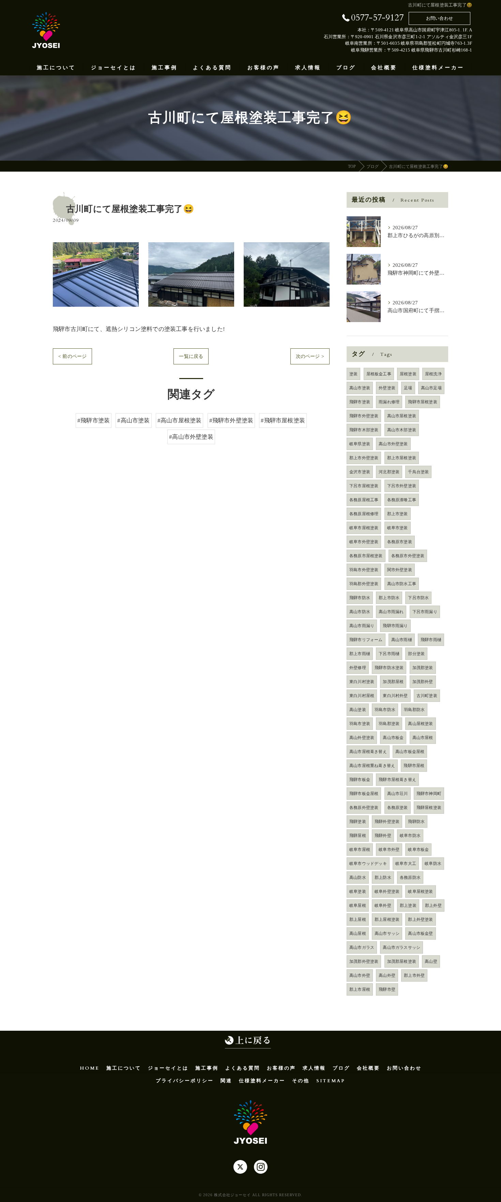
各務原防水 (410, 877)
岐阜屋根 (357, 905)
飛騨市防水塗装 (389, 667)
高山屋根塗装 (420, 723)
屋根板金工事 (378, 374)
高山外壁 (387, 975)
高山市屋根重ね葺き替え (372, 765)
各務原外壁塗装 (363, 807)
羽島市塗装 (359, 723)
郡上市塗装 (397, 513)
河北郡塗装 (389, 471)
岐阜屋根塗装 (420, 891)
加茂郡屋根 (393, 681)
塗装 (353, 374)
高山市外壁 (359, 975)
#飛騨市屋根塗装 (283, 420)
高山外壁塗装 (361, 737)
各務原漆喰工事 (401, 499)
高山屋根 (357, 933)
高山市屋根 (422, 737)
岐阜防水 (433, 863)
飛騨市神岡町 (428, 793)
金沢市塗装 (359, 471)
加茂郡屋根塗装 (401, 961)
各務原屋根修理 (363, 513)
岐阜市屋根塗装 (363, 527)
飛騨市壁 (387, 989)
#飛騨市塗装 (93, 420)
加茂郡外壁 (422, 681)
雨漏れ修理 (389, 402)
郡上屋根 (357, 919)
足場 (408, 388)
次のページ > (310, 356)
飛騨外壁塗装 (387, 821)
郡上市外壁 (414, 975)
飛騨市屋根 (414, 765)
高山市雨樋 (401, 639)
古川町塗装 (426, 695)
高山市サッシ (387, 933)
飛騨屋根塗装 (428, 807)
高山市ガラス (361, 947)
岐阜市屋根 (359, 849)
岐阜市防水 (410, 835)
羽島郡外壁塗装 (363, 583)
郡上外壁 (433, 905)
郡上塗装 (408, 905)
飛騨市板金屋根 (363, 793)
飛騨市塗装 (359, 402)
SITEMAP (330, 1081)
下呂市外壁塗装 (401, 485)
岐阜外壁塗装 (387, 891)
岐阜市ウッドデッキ (368, 863)
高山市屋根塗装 (401, 416)
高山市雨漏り (361, 625)
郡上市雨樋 (359, 653)
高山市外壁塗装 (393, 443)
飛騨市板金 (359, 779)
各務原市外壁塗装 (408, 555)
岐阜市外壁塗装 (363, 541)
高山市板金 (393, 737)
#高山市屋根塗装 (179, 420)
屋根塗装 (408, 374)
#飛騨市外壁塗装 (231, 420)
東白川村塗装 (361, 681)
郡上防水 (383, 877)
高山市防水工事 (401, 583)
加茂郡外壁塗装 (363, 961)
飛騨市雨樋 (431, 639)
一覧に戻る (191, 356)
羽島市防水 (385, 709)
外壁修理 (357, 667)
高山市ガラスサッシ (401, 947)
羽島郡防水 (414, 709)
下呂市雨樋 (389, 653)
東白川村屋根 (361, 695)
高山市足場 (431, 388)
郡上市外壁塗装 (363, 457)
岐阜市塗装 (397, 527)
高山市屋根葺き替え (368, 751)
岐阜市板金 (418, 849)
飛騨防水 (416, 821)
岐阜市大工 (405, 863)
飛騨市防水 (359, 597)
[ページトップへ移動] (248, 1041)
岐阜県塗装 (359, 443)
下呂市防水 (418, 597)
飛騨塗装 (357, 821)
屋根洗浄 (433, 374)
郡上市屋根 (359, 989)
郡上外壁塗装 (420, 919)
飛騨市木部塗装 (363, 430)
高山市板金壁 (420, 933)
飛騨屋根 (357, 835)
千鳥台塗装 (418, 471)
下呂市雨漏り (424, 611)
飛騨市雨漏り (395, 625)
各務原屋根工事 (363, 499)
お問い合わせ (439, 18)
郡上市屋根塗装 (401, 457)
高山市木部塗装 (401, 430)
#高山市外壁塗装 (191, 437)
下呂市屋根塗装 (363, 485)
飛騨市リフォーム (366, 639)
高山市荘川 (397, 793)
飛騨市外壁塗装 (363, 416)
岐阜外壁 (383, 905)
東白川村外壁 (395, 695)
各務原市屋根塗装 (366, 555)
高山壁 (431, 961)
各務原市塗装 (399, 541)
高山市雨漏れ (391, 611)
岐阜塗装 (357, 891)
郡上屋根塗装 (387, 919)
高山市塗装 (359, 388)
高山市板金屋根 (409, 751)
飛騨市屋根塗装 (422, 402)
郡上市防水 (389, 597)
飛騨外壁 (383, 835)
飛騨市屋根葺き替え (397, 779)
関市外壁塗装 (399, 569)
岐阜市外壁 (389, 849)
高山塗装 (357, 709)
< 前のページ (72, 356)
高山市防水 (359, 611)
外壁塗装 (387, 388)
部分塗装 (416, 653)
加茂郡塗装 (422, 667)
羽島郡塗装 (389, 723)
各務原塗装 (397, 807)
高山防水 (357, 877)
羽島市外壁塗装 (363, 569)
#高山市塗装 (133, 420)
